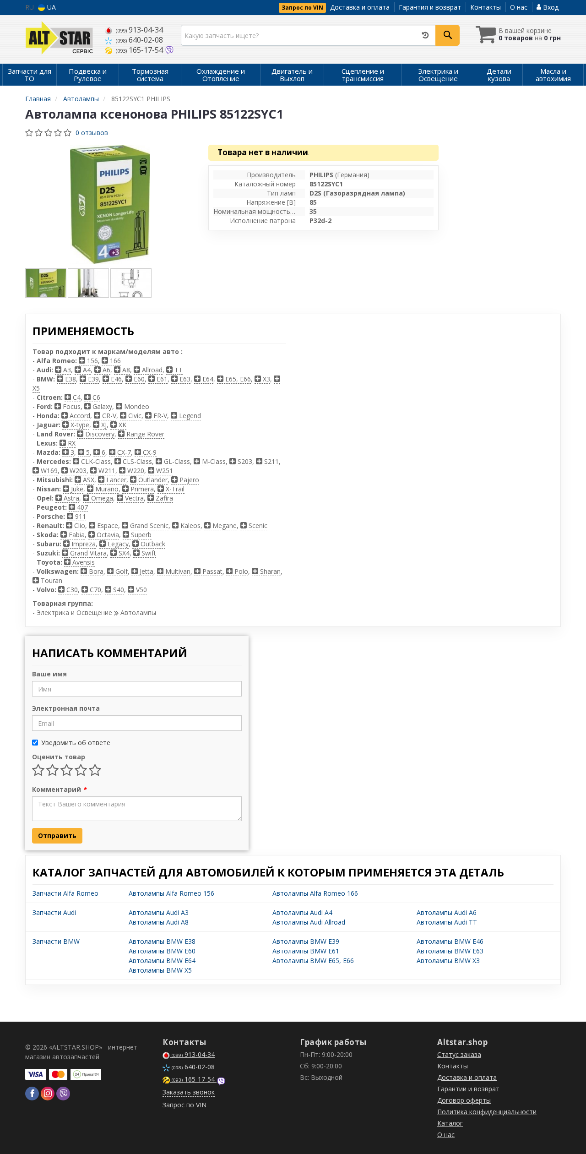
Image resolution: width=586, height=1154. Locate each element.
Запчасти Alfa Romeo (65, 893)
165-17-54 (140, 50)
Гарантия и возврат (430, 7)
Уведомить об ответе (75, 742)
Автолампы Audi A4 (302, 912)
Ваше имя (49, 674)
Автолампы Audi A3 (159, 912)
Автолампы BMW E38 (162, 941)
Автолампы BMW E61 (305, 951)
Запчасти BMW (56, 941)
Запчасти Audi (54, 912)
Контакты (485, 7)
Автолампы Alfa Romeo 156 (171, 893)
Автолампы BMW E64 (162, 960)
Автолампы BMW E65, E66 (313, 960)
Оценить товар (58, 756)
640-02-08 (139, 40)
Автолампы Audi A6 (447, 912)
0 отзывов (92, 132)
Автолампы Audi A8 (159, 922)
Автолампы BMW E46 (450, 941)
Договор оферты (464, 1100)
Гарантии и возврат (468, 1088)
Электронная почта (66, 708)
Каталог (450, 1123)
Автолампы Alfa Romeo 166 (315, 893)
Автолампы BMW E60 (162, 951)
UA (50, 7)
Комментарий (59, 789)
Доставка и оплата (360, 7)
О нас (518, 7)
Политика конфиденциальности (487, 1111)
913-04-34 (139, 30)
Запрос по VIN (302, 7)
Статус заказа (459, 1054)
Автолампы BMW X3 (448, 960)
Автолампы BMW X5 (160, 970)
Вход (550, 7)
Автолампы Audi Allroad (308, 922)
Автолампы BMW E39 (305, 941)
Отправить (57, 835)
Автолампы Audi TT (447, 922)
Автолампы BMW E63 (450, 951)
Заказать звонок (189, 1092)
